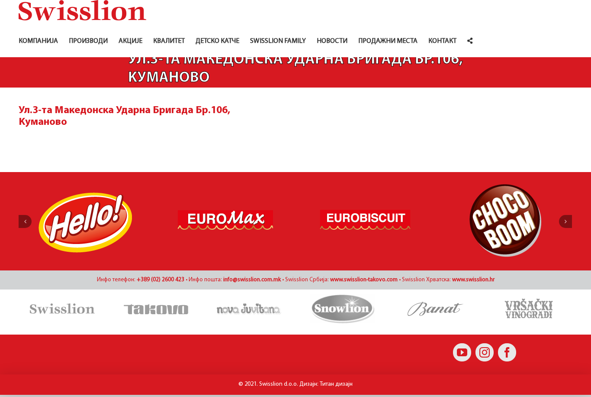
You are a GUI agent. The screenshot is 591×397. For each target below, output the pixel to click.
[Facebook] (507, 352)
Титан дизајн (336, 384)
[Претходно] (25, 221)
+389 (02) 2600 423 (160, 280)
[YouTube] (462, 352)
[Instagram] (484, 352)
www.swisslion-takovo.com (364, 280)
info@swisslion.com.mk (252, 280)
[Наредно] (565, 221)
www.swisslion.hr (473, 280)
